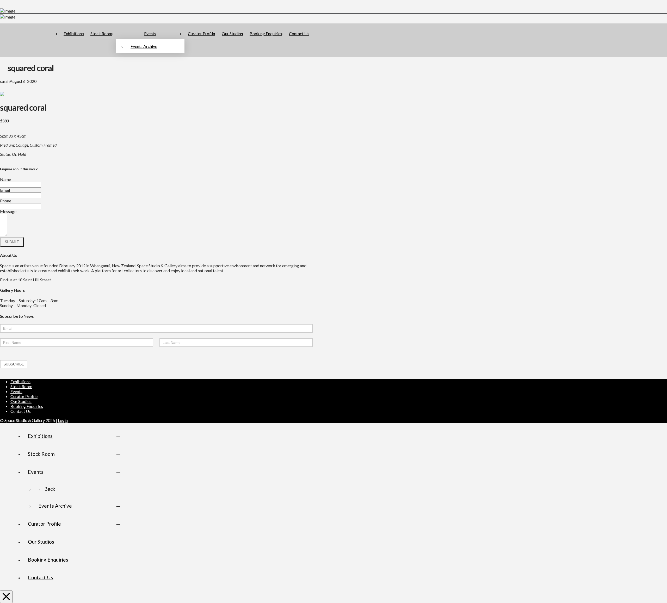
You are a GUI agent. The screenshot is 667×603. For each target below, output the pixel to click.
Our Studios (21, 401)
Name (5, 179)
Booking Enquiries (26, 406)
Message (8, 211)
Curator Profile (24, 396)
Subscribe (13, 364)
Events (16, 391)
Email (5, 190)
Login (63, 420)
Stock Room (21, 386)
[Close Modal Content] (6, 596)
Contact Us (20, 411)
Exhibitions (20, 381)
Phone (5, 200)
